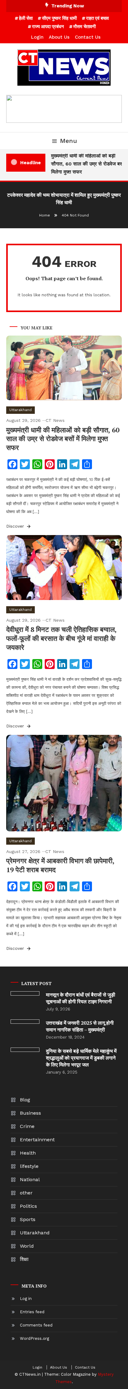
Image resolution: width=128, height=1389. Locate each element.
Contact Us (88, 37)
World (27, 1246)
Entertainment (37, 1139)
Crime (27, 1126)
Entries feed (32, 1312)
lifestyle (29, 1166)
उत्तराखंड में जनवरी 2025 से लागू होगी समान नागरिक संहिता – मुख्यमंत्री (80, 1026)
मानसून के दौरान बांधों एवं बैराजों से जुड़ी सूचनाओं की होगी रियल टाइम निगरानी (80, 998)
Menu (68, 140)
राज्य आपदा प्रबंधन (48, 26)
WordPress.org (34, 1338)
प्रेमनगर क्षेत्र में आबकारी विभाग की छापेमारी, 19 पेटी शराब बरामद (60, 865)
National (30, 1179)
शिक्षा (24, 1259)
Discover (15, 526)
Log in (26, 1298)
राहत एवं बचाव (97, 18)
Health (28, 1153)
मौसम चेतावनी (84, 26)
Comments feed (36, 1325)
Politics (28, 1206)
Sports (27, 1219)
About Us (59, 37)
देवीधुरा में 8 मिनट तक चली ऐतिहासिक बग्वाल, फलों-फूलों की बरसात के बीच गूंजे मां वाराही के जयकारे (61, 638)
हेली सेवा (26, 18)
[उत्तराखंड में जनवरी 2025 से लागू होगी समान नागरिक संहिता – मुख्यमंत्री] (25, 1021)
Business (30, 1113)
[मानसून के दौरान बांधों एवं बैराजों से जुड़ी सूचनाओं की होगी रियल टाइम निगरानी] (25, 993)
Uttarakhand (20, 410)
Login (37, 37)
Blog (25, 1100)
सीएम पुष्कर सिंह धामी (59, 18)
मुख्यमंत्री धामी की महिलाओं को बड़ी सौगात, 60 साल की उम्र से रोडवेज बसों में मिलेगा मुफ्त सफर (88, 164)
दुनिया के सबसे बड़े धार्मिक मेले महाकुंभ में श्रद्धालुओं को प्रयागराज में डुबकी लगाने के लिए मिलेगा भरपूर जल (81, 1058)
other (26, 1193)
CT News (55, 420)
